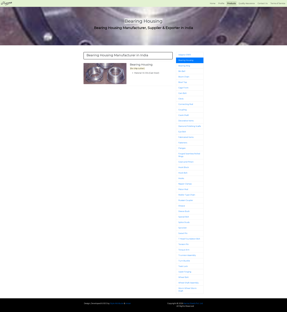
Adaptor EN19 (184, 55)
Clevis (180, 99)
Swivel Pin (182, 233)
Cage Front (183, 88)
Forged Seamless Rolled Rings (189, 155)
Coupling (182, 110)
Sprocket (182, 228)
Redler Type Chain (186, 195)
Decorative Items (186, 121)
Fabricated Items (186, 137)
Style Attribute (116, 303)
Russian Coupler (185, 200)
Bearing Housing (185, 60)
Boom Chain (183, 77)
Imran (128, 303)
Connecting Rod (185, 104)
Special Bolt (183, 217)
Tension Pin (183, 244)
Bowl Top (182, 82)
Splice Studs (183, 222)
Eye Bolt (182, 132)
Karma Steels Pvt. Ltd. (193, 303)
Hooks (181, 178)
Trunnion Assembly (187, 255)
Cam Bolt (182, 93)
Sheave (181, 206)
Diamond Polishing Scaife (189, 126)
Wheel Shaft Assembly (188, 283)
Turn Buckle (184, 261)
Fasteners (182, 143)
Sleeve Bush (184, 211)
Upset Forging (184, 272)
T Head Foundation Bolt (189, 239)
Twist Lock (183, 266)
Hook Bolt (182, 173)
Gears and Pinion (186, 162)
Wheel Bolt (183, 277)
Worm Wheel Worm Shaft (187, 289)
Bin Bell (181, 71)
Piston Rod (183, 189)
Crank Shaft (183, 115)
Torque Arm (183, 250)
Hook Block (183, 167)
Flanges (181, 148)
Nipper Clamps (185, 184)
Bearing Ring (184, 66)
